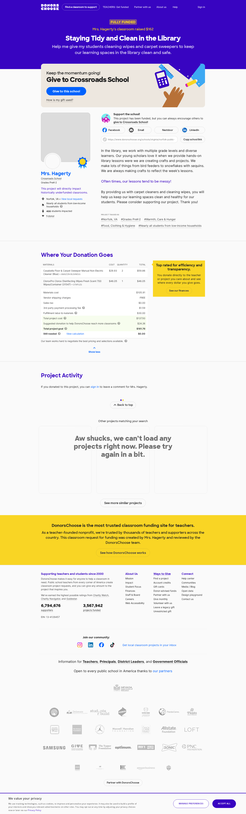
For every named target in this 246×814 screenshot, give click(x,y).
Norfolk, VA (110, 219)
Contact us (187, 599)
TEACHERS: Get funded (116, 7)
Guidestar (71, 598)
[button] (153, 139)
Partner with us (142, 7)
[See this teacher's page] (52, 161)
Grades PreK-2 (132, 219)
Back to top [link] (125, 405)
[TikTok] (112, 645)
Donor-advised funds (164, 590)
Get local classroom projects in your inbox (149, 645)
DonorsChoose (50, 7)
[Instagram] (80, 645)
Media (185, 586)
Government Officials (170, 662)
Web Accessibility (134, 603)
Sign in (201, 7)
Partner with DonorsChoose (123, 782)
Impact (129, 582)
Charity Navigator (50, 598)
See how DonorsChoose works (123, 553)
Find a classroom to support (81, 7)
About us (161, 7)
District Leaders (131, 662)
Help (175, 7)
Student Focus (133, 586)
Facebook (114, 130)
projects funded (93, 607)
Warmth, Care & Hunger (161, 219)
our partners (162, 671)
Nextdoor (167, 130)
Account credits (162, 582)
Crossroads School (51, 178)
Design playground (192, 594)
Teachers (90, 662)
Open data (187, 590)
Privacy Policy (34, 810)
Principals (108, 662)
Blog (192, 586)
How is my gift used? (59, 100)
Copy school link (192, 139)
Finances (130, 590)
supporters (51, 607)
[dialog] (123, 803)
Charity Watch (100, 595)
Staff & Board (132, 594)
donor (50, 216)
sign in (95, 386)
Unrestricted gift (162, 611)
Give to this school (66, 91)
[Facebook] (101, 645)
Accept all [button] (224, 803)
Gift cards (158, 586)
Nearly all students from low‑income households (170, 225)
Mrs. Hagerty (56, 173)
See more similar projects (123, 503)
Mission (129, 578)
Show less (94, 351)
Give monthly (160, 599)
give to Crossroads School (130, 122)
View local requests (71, 198)
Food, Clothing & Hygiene (119, 225)
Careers (129, 599)
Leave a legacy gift (164, 607)
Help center (188, 578)
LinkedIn (194, 130)
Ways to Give (162, 574)
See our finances (179, 290)
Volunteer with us (162, 603)
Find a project (161, 578)
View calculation (75, 333)
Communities (189, 582)
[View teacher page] (65, 137)
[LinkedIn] (90, 645)
